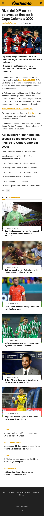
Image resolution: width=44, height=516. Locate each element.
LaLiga (6, 430)
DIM (8, 190)
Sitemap (21, 495)
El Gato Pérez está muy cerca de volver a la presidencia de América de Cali (21, 381)
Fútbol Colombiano (11, 228)
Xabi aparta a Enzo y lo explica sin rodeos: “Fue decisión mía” (18, 473)
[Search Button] (41, 3)
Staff (4, 492)
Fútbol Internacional (12, 443)
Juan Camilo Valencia (9, 23)
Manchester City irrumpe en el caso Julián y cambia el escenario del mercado (22, 447)
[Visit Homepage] (22, 3)
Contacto (11, 492)
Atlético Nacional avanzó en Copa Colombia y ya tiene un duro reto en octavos (22, 344)
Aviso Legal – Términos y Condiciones (27, 492)
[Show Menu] (3, 3)
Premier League (10, 469)
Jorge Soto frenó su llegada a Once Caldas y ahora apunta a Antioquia (21, 417)
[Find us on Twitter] (22, 510)
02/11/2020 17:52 (25, 23)
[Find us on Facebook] (19, 510)
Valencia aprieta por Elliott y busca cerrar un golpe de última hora (21, 434)
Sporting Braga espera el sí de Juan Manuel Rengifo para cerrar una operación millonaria (22, 59)
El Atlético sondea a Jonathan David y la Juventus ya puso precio (21, 460)
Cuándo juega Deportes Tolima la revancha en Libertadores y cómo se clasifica (19, 68)
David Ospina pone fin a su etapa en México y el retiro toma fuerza (22, 307)
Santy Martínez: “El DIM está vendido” (17, 108)
